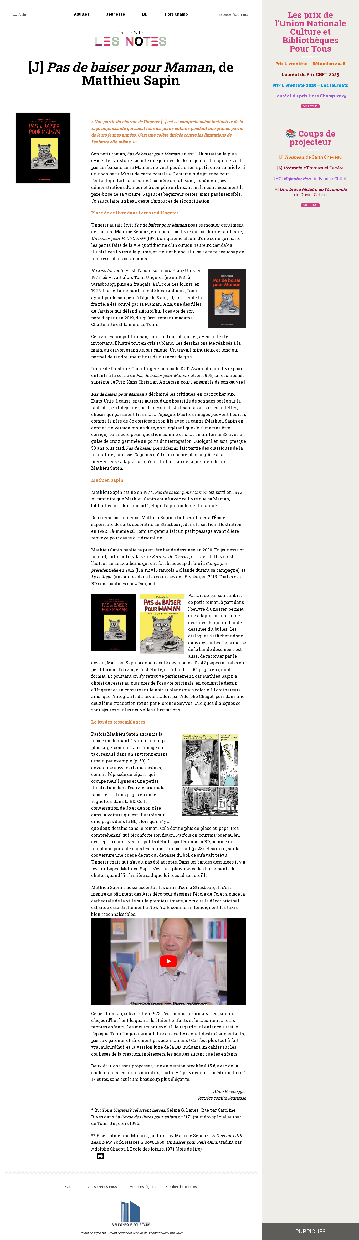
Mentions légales (143, 1187)
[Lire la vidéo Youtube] (168, 961)
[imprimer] (100, 1156)
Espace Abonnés (233, 14)
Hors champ (176, 14)
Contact (71, 1187)
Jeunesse (115, 14)
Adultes (81, 14)
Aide (22, 14)
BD (145, 14)
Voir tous (310, 106)
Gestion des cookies (181, 1187)
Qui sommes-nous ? (103, 1187)
